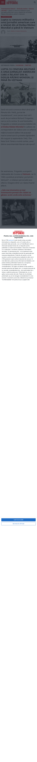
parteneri (11, 240)
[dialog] (18, 495)
